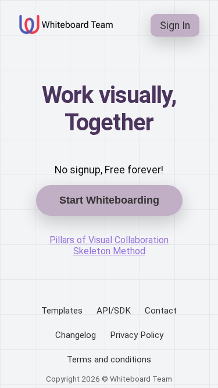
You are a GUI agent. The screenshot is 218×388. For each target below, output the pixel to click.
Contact (161, 310)
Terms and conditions (109, 359)
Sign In (175, 25)
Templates (62, 310)
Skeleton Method (109, 251)
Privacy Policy (136, 335)
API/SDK (114, 310)
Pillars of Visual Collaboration (109, 239)
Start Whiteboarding (109, 200)
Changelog (75, 335)
